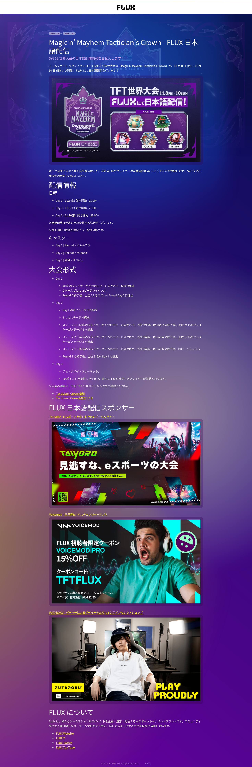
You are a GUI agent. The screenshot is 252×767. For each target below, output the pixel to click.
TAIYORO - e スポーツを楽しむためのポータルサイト (82, 416)
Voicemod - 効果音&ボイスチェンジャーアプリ (78, 514)
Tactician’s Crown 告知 (70, 393)
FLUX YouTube (65, 747)
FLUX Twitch (64, 743)
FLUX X (60, 738)
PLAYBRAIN (114, 763)
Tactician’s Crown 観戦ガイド (74, 398)
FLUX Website (65, 733)
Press (148, 763)
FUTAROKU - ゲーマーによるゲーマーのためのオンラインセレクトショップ (96, 612)
